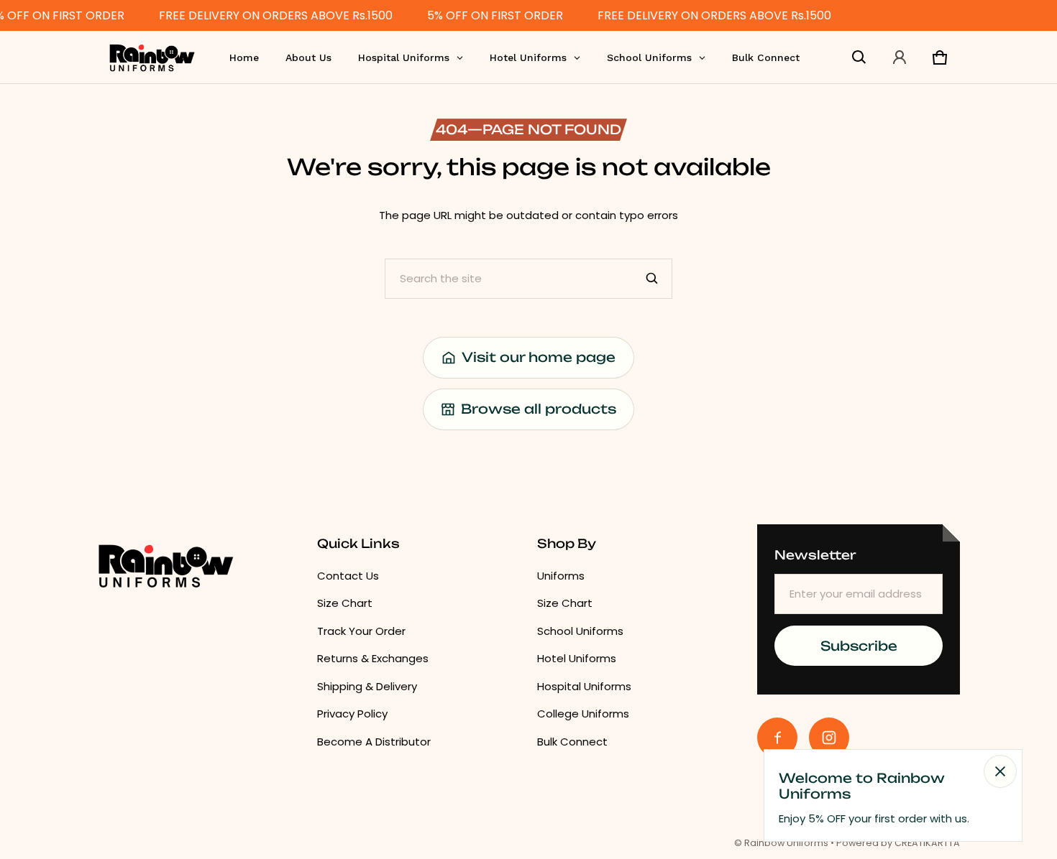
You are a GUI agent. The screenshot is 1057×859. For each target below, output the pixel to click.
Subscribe (858, 646)
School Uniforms (580, 631)
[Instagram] (829, 738)
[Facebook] (777, 738)
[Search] (652, 279)
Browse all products (538, 409)
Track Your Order (361, 631)
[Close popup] (1000, 771)
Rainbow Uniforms (786, 843)
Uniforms (561, 575)
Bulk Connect (572, 741)
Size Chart (344, 602)
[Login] (899, 57)
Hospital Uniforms (584, 686)
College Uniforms (583, 713)
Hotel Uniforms (576, 658)
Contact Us (348, 575)
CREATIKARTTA (927, 843)
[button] (859, 57)
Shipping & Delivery (367, 686)
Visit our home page (539, 357)
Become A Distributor (374, 741)
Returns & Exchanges (373, 658)
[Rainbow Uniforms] (152, 57)
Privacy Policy (352, 713)
